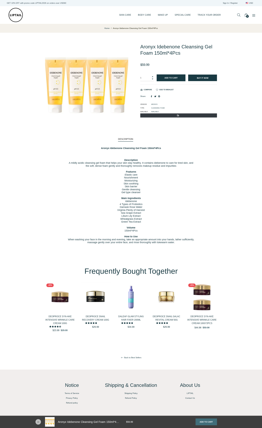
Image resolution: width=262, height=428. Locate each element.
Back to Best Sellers (132, 357)
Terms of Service (72, 393)
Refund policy (72, 403)
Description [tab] (125, 139)
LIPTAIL (190, 393)
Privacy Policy (72, 398)
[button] (55, 326)
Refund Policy (131, 398)
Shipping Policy (131, 393)
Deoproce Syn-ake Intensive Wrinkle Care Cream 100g (60, 319)
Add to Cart (206, 422)
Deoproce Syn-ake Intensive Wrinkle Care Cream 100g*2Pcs (202, 319)
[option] (60, 311)
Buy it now (202, 78)
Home (107, 28)
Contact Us (190, 398)
